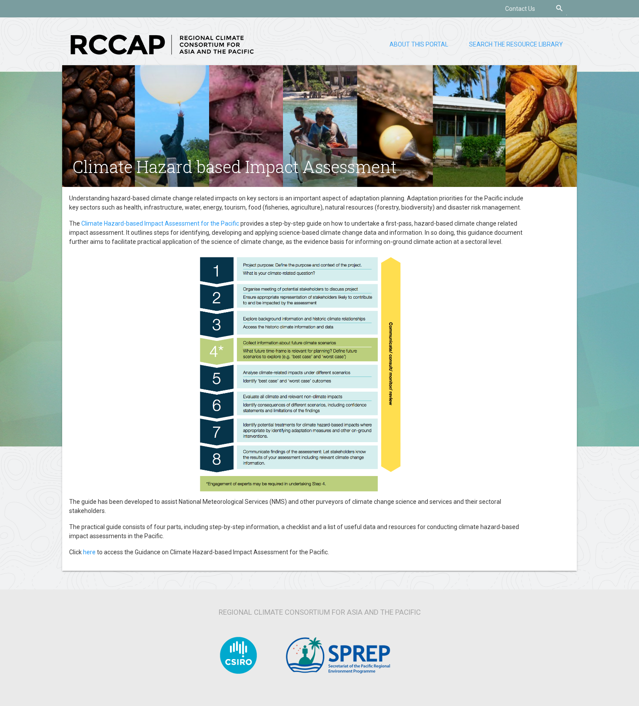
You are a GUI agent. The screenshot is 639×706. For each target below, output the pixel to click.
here (89, 552)
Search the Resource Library (516, 44)
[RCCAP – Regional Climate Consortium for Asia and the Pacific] (162, 43)
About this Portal (418, 44)
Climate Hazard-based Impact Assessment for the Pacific (160, 223)
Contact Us (520, 9)
